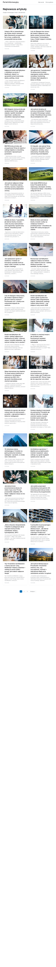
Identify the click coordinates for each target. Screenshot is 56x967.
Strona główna (49, 2)
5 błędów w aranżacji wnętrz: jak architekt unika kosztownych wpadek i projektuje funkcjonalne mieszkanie (40, 338)
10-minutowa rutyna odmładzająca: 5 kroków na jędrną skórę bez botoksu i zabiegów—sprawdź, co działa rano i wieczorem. (15, 453)
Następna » (32, 591)
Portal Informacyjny (11, 2)
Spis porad (41, 2)
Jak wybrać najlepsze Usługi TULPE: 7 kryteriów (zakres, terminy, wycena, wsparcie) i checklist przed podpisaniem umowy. (14, 186)
